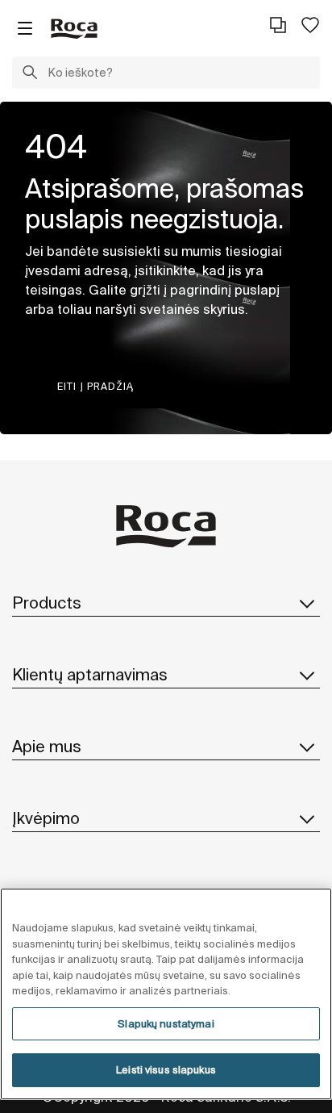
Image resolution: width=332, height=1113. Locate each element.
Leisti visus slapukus (166, 1070)
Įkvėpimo (46, 818)
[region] (166, 994)
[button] (29, 74)
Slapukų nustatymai (166, 1024)
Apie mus (46, 746)
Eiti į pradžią (95, 386)
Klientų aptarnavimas (90, 674)
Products (46, 602)
